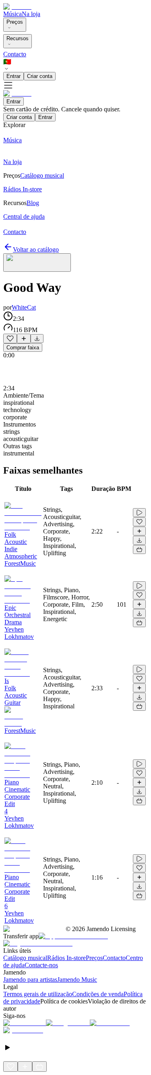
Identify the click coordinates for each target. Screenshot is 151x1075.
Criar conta (39, 76)
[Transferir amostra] (37, 338)
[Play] (37, 262)
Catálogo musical (25, 957)
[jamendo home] (17, 6)
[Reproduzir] (139, 512)
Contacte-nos (41, 965)
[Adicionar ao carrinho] (139, 549)
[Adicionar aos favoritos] (10, 338)
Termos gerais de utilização (37, 994)
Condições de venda (98, 994)
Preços (14, 22)
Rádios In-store (66, 957)
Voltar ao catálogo (36, 249)
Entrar (13, 76)
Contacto (14, 54)
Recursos (17, 38)
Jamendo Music (77, 979)
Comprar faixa (22, 348)
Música (12, 13)
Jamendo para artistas (30, 979)
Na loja (31, 13)
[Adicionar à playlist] (24, 338)
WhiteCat (24, 307)
